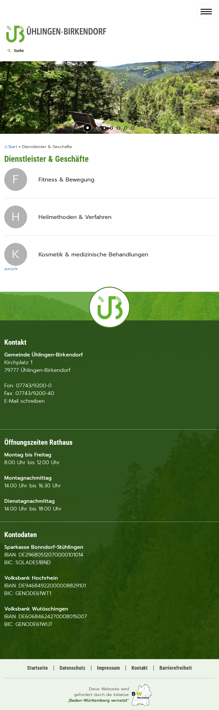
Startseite (37, 668)
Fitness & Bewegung (66, 179)
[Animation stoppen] (87, 127)
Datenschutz (72, 668)
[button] (8, 98)
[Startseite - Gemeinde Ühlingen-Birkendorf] (56, 41)
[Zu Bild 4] (118, 128)
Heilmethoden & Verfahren (74, 217)
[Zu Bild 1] (97, 128)
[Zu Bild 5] (126, 128)
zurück (11, 269)
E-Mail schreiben (24, 401)
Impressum (108, 668)
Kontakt (139, 668)
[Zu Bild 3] (111, 128)
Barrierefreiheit (175, 668)
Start (12, 147)
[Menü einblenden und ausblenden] (206, 11)
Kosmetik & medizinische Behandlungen (93, 254)
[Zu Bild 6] (133, 128)
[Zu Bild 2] (104, 128)
